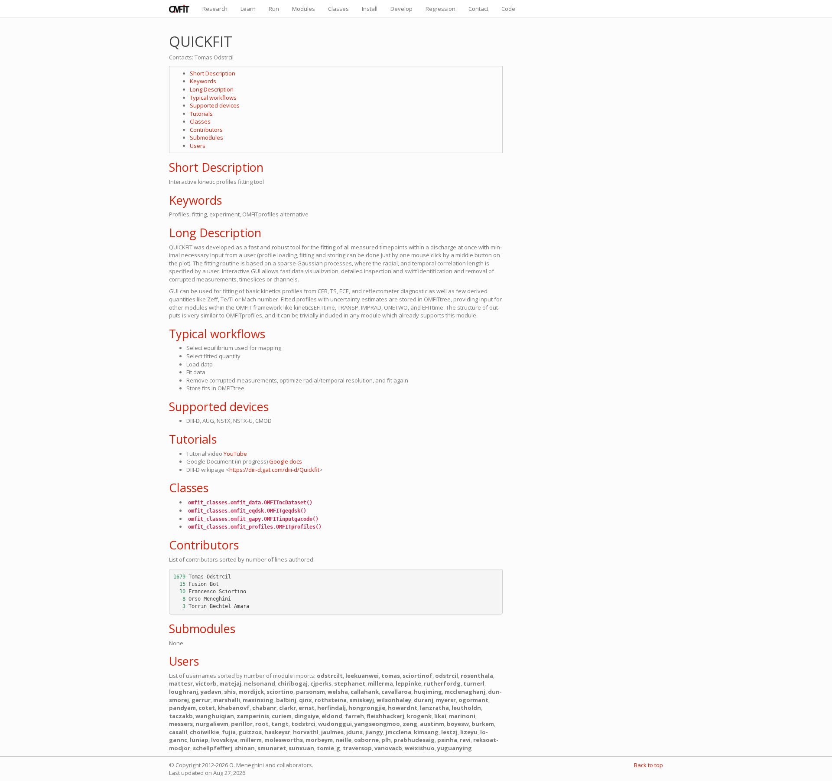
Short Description (212, 73)
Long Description (212, 89)
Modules (303, 9)
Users (197, 146)
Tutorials (201, 114)
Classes (338, 9)
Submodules (206, 137)
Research (215, 9)
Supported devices (215, 105)
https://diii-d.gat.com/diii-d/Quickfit (274, 470)
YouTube (235, 453)
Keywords (203, 81)
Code (508, 9)
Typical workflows (213, 97)
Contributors (206, 130)
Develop (401, 9)
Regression (440, 9)
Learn (248, 9)
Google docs (285, 461)
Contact (478, 9)
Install (369, 9)
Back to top (648, 765)
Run (274, 9)
